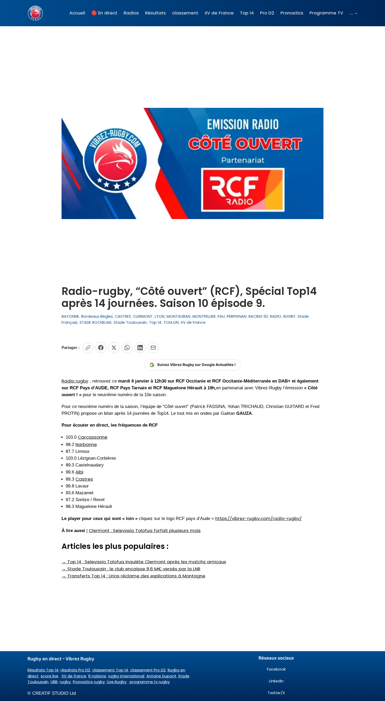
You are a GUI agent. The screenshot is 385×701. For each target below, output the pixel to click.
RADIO (275, 316)
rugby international (126, 676)
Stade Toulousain (130, 322)
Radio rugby (75, 381)
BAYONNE (70, 316)
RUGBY (289, 316)
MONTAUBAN (178, 316)
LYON (159, 316)
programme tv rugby (150, 681)
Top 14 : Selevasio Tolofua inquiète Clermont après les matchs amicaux (144, 562)
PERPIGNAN (236, 316)
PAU (221, 316)
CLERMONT (143, 316)
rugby (65, 681)
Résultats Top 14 (43, 670)
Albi (79, 472)
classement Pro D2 (148, 670)
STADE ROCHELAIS (96, 322)
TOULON (171, 322)
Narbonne (86, 444)
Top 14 (155, 322)
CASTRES (123, 316)
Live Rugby (116, 681)
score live (49, 676)
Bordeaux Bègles (97, 316)
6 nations (97, 676)
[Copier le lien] (88, 347)
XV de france (74, 676)
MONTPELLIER (204, 316)
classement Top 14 (110, 670)
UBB (54, 681)
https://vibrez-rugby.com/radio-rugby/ (258, 518)
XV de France (193, 322)
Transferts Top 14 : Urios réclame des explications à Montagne (133, 576)
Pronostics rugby (89, 681)
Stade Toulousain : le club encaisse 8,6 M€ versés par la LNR (131, 569)
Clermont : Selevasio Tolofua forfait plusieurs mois (145, 530)
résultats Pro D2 (75, 670)
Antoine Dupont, (161, 676)
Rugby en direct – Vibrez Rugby (61, 658)
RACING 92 (258, 316)
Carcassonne (92, 437)
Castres (84, 479)
